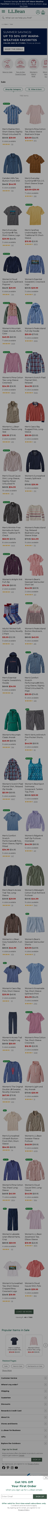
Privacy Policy (23, 1510)
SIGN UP (40, 1496)
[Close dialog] (45, 1477)
